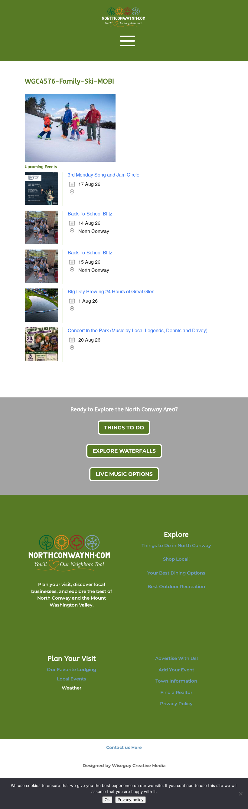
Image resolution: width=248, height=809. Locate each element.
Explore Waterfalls (124, 451)
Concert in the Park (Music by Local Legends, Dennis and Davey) (137, 330)
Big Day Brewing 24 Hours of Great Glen (111, 291)
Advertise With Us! (176, 658)
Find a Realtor (176, 692)
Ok (107, 799)
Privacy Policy (176, 703)
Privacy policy (130, 799)
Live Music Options (124, 474)
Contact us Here (124, 747)
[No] (240, 794)
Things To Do (124, 428)
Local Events (71, 679)
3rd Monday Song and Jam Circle (103, 174)
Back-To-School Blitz (90, 213)
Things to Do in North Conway (176, 545)
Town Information (176, 681)
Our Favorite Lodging (71, 669)
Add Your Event (176, 670)
